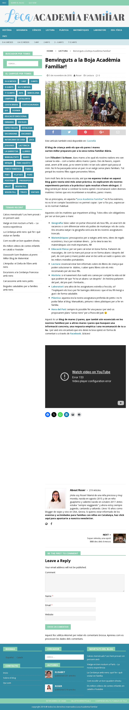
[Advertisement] (85, 450)
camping (9, 98)
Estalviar (27, 128)
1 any (36, 42)
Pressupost (25, 180)
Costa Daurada (30, 104)
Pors (29, 174)
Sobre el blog (17, 3)
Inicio (5, 672)
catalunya (24, 98)
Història (6, 30)
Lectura (50, 30)
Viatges (35, 192)
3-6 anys (9, 87)
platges (18, 174)
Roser (79, 75)
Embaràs (9, 122)
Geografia (21, 30)
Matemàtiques (81, 30)
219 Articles (95, 490)
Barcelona (33, 93)
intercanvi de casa (15, 139)
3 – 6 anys (58, 42)
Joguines (9, 145)
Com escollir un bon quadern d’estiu (21, 240)
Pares (28, 169)
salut (8, 186)
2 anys (47, 42)
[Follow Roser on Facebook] (50, 523)
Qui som (32, 3)
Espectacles (11, 128)
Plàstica (63, 30)
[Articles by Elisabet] (49, 676)
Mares (26, 157)
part (7, 174)
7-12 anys (72, 42)
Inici (4, 3)
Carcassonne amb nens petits (18, 281)
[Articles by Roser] (49, 690)
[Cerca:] (22, 63)
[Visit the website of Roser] (46, 523)
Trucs (23, 192)
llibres (26, 151)
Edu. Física (116, 30)
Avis (21, 93)
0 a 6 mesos (7, 42)
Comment (50, 572)
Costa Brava (11, 104)
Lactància (24, 145)
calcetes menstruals (81, 701)
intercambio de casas (56, 701)
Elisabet (60, 672)
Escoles (22, 122)
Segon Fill (20, 186)
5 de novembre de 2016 (60, 75)
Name (48, 596)
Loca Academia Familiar (90, 199)
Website (49, 614)
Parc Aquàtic (24, 163)
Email (48, 605)
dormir (16, 110)
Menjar (8, 163)
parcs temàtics (13, 169)
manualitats (12, 157)
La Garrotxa (11, 151)
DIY (6, 110)
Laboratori (100, 30)
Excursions (11, 133)
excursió (26, 133)
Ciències (36, 30)
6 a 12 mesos (23, 42)
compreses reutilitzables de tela (111, 701)
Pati (5, 36)
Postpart (10, 180)
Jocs (31, 139)
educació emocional (16, 116)
